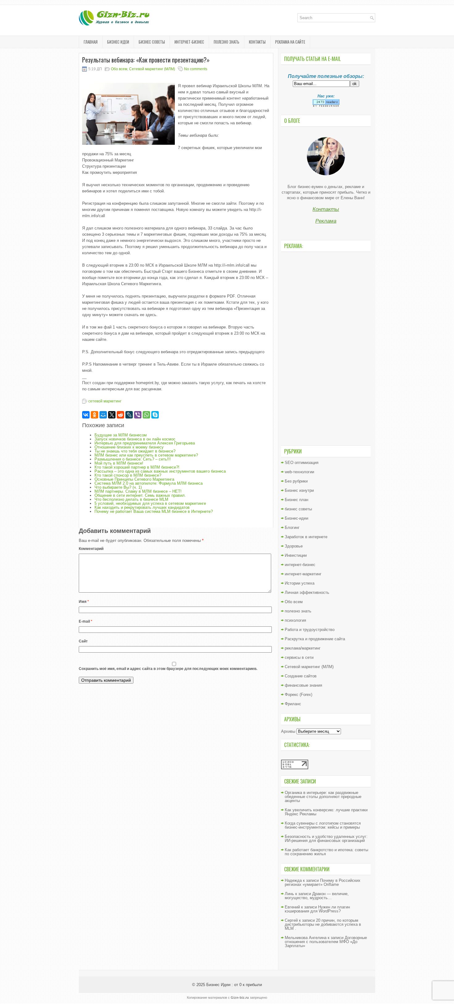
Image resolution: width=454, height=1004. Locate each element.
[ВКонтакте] (86, 414)
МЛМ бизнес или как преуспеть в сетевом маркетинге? (146, 455)
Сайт (83, 641)
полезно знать (226, 42)
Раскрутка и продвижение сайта (315, 639)
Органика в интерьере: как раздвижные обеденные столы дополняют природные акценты (323, 796)
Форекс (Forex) (298, 694)
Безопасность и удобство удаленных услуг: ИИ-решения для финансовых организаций (326, 838)
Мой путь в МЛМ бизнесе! (119, 463)
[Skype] (155, 414)
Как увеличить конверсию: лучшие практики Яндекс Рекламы (326, 812)
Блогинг (292, 527)
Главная (91, 42)
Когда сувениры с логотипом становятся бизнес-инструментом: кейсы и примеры (323, 825)
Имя (84, 601)
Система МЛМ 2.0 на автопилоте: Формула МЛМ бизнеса (149, 483)
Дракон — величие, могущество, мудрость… (317, 895)
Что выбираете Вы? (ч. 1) (118, 487)
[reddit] (120, 414)
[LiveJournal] (129, 414)
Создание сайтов (301, 676)
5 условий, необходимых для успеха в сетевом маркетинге (150, 503)
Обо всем (119, 69)
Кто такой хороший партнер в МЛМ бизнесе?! (137, 467)
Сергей (291, 920)
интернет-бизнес (189, 42)
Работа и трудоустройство (309, 629)
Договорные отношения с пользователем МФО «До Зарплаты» (326, 941)
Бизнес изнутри (299, 490)
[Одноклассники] (94, 414)
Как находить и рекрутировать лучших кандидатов (142, 507)
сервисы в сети (299, 657)
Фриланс (293, 704)
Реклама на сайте (290, 42)
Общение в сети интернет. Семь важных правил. (140, 495)
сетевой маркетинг (104, 401)
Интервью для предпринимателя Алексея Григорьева (145, 443)
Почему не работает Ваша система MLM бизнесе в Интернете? (154, 511)
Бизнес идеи (118, 42)
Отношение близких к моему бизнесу (129, 447)
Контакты (257, 42)
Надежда (293, 880)
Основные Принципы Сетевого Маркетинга (134, 479)
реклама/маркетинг (303, 648)
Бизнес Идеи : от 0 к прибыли (234, 984)
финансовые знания (303, 685)
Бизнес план (296, 499)
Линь (289, 893)
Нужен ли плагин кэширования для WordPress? (317, 909)
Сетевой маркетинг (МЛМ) (152, 69)
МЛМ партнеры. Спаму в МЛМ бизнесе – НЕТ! (138, 491)
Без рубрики (296, 481)
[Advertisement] (326, 348)
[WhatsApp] (146, 414)
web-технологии (299, 472)
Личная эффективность (307, 592)
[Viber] (137, 414)
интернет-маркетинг (303, 574)
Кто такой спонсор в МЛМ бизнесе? (128, 475)
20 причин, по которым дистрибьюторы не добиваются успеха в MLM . (323, 924)
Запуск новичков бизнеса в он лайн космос (135, 439)
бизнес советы (152, 42)
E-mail (85, 621)
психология (295, 620)
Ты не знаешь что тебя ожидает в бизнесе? (135, 451)
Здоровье (294, 546)
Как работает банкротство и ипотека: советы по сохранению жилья (326, 851)
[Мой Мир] (103, 414)
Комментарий (91, 549)
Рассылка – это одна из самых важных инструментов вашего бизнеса (160, 471)
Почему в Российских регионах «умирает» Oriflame (322, 882)
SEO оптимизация (301, 462)
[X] (112, 414)
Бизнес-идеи (296, 518)
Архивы (288, 731)
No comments (195, 69)
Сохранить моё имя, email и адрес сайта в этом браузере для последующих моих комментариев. (168, 669)
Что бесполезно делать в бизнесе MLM (131, 499)
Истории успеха (299, 583)
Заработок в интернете (306, 536)
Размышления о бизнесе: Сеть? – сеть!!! (133, 459)
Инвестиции (296, 555)
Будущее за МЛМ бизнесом (121, 435)
